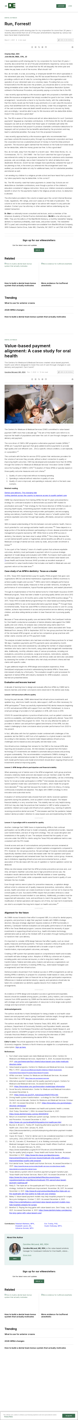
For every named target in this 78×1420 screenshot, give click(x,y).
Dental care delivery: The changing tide (21, 493)
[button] (6, 6)
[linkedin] (36, 47)
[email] (46, 47)
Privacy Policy (8, 1416)
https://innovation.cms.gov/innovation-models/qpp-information (39, 1086)
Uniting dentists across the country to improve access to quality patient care (36, 495)
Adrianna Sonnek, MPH (24, 1228)
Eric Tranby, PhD (51, 1224)
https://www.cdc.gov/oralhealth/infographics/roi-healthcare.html (35, 1122)
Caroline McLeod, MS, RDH (15, 372)
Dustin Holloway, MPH (53, 1226)
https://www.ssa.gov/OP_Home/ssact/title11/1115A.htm (36, 1095)
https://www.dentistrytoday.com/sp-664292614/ (29, 1114)
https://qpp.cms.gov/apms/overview (37, 1078)
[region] (39, 1416)
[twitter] (39, 47)
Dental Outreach (11, 17)
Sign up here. (21, 1047)
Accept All (69, 1415)
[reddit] (42, 47)
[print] (72, 47)
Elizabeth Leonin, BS (23, 1226)
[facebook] (32, 47)
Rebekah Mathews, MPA (25, 1224)
